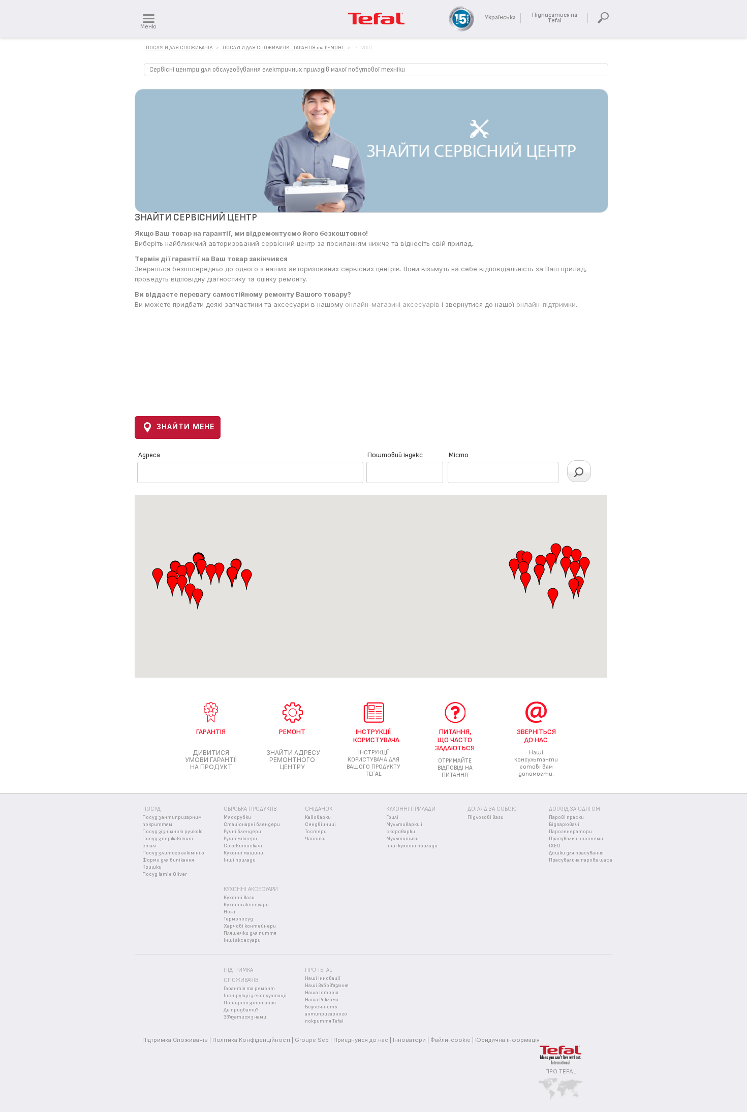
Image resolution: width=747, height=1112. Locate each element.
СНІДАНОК (318, 809)
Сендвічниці (320, 824)
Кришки (152, 867)
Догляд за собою (492, 809)
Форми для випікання (168, 860)
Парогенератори (570, 832)
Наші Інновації (322, 978)
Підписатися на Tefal (554, 17)
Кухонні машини (243, 853)
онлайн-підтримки (546, 304)
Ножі (229, 912)
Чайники (315, 839)
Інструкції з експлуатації (255, 996)
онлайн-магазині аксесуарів (392, 304)
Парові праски (566, 817)
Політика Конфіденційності (251, 1039)
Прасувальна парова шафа (580, 860)
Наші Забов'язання (327, 985)
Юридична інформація (507, 1039)
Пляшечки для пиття (250, 933)
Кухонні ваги (239, 898)
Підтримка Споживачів (175, 1039)
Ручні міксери (240, 839)
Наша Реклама (321, 1000)
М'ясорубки (237, 817)
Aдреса (149, 455)
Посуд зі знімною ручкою (172, 832)
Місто (459, 455)
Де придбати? (241, 1010)
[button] (189, 572)
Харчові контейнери (250, 926)
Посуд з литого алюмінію (173, 853)
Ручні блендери (242, 832)
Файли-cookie (450, 1039)
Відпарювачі (564, 824)
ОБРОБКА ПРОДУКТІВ (250, 809)
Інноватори (409, 1039)
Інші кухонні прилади (412, 846)
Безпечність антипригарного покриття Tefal (326, 1014)
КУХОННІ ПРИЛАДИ (410, 809)
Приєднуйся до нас (360, 1039)
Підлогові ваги (486, 817)
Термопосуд (238, 919)
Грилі (392, 817)
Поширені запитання (250, 1003)
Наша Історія (321, 993)
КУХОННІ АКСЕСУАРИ (251, 889)
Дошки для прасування (576, 853)
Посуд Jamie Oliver (164, 874)
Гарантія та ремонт (249, 989)
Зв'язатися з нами (245, 1017)
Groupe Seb (312, 1039)
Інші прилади (240, 860)
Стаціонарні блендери (252, 824)
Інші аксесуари (242, 940)
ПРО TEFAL (560, 1071)
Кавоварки (318, 817)
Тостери (316, 832)
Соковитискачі (243, 846)
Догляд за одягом (574, 809)
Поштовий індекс (395, 455)
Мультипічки (402, 839)
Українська (500, 17)
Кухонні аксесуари (246, 905)
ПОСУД (151, 809)
